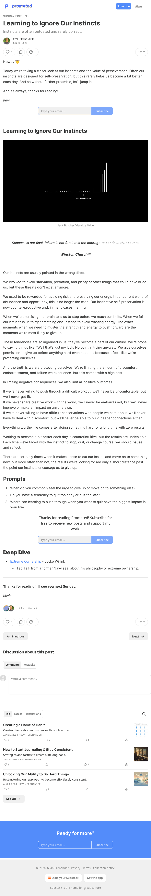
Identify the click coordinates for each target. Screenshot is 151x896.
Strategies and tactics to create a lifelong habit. (34, 755)
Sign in (140, 6)
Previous (18, 636)
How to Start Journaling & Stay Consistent (38, 750)
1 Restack (31, 608)
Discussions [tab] (33, 714)
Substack (56, 887)
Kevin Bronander (23, 39)
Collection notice (104, 868)
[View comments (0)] (21, 52)
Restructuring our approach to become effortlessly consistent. (45, 779)
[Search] (144, 714)
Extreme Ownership (25, 561)
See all (11, 799)
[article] (75, 732)
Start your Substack (65, 878)
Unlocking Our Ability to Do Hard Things (36, 774)
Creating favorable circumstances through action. (36, 730)
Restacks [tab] (29, 664)
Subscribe (123, 6)
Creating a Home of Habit (24, 725)
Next (135, 636)
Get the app (95, 878)
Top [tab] (8, 714)
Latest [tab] (18, 714)
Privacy (75, 868)
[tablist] (20, 665)
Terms (87, 868)
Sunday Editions (16, 16)
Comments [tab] (12, 664)
